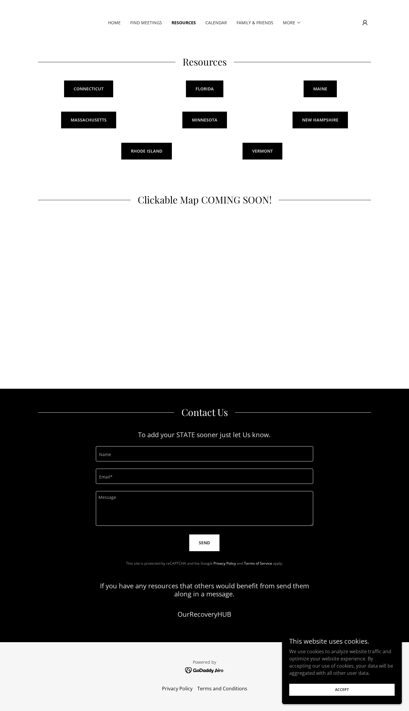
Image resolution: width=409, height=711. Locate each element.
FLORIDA (205, 89)
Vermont (262, 151)
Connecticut (89, 89)
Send (204, 543)
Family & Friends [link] (255, 22)
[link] (204, 669)
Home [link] (114, 22)
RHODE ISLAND (146, 151)
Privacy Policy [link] (224, 563)
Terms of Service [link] (258, 563)
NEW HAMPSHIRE (320, 120)
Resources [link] (184, 22)
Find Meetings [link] (146, 22)
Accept (342, 689)
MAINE (320, 89)
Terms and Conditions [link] (222, 688)
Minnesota (204, 120)
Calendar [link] (216, 22)
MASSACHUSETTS (89, 120)
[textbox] (204, 453)
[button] (292, 22)
